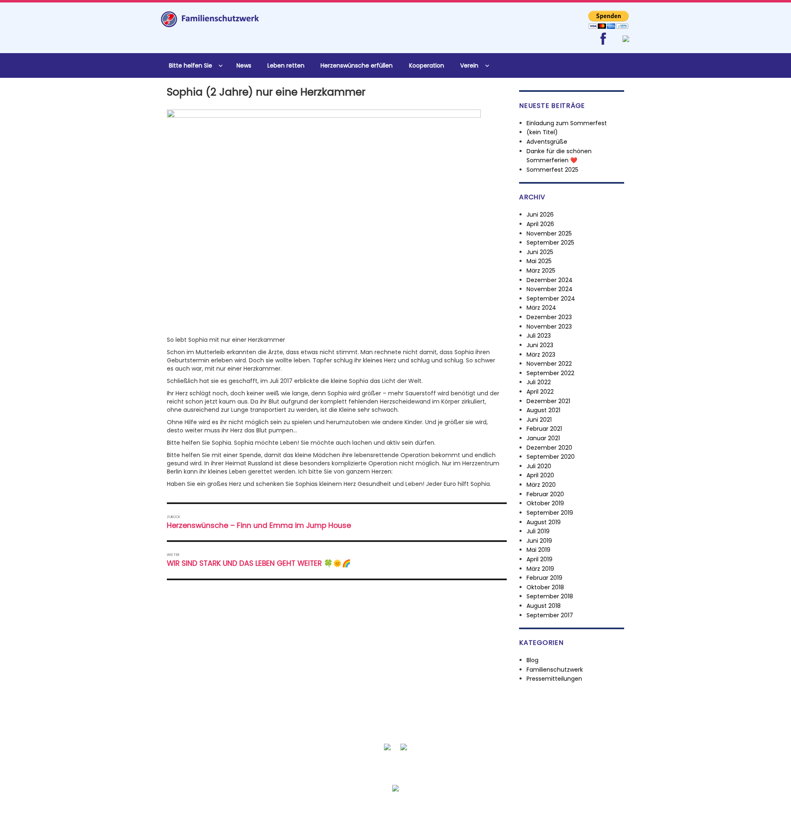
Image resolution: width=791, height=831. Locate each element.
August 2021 (543, 410)
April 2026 (540, 224)
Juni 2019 (539, 541)
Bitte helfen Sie (190, 65)
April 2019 (539, 559)
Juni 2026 (540, 214)
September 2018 (550, 596)
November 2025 (549, 233)
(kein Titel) (542, 132)
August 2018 (544, 606)
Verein (469, 65)
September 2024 (551, 298)
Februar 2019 (544, 578)
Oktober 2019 (545, 503)
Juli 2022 (539, 382)
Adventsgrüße (547, 142)
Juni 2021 (539, 420)
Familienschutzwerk (555, 669)
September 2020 (551, 457)
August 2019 (544, 522)
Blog (532, 660)
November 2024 (550, 289)
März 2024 (541, 307)
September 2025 (550, 242)
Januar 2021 (543, 438)
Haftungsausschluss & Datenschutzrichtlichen (456, 808)
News (243, 65)
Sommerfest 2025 (552, 170)
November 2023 (549, 326)
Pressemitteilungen (554, 679)
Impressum (544, 808)
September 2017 (550, 615)
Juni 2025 (540, 252)
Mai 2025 (539, 261)
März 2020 (541, 485)
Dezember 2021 (548, 401)
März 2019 (540, 569)
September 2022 (550, 373)
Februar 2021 (544, 429)
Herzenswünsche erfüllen (357, 65)
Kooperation (426, 65)
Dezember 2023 (549, 317)
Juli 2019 (538, 531)
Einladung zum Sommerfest (567, 123)
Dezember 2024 (550, 280)
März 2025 (541, 270)
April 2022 (540, 391)
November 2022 (549, 363)
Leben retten (285, 65)
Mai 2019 (538, 550)
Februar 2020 (545, 494)
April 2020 (540, 475)
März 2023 (541, 354)
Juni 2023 (540, 345)
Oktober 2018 (545, 587)
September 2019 (550, 513)
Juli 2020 (539, 466)
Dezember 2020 (549, 448)
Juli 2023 (539, 335)
